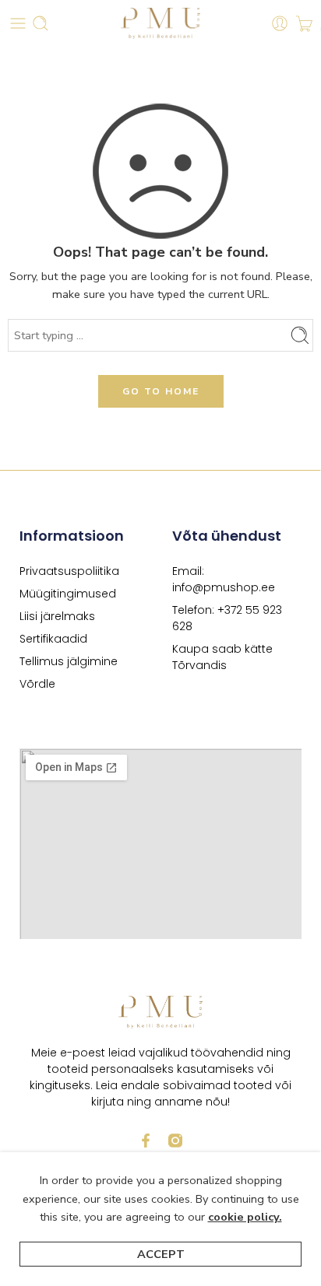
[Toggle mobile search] (40, 23)
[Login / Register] (279, 23)
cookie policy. (245, 1217)
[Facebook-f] (146, 1141)
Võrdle (37, 684)
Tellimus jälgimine (68, 661)
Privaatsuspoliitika (69, 571)
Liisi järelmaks (57, 616)
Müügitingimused (67, 593)
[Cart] (304, 23)
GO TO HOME (160, 391)
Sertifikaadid (53, 639)
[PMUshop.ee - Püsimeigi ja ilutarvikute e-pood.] (160, 23)
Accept (161, 1254)
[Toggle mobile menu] (18, 23)
